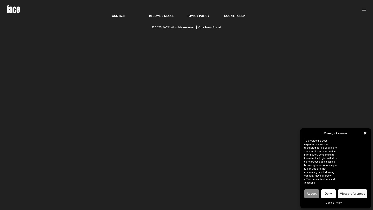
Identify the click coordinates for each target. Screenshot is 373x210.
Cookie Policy (334, 202)
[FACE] (13, 9)
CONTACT (119, 16)
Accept (312, 193)
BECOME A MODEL (161, 16)
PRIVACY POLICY (198, 16)
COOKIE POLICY (235, 16)
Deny (328, 193)
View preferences (352, 193)
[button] (365, 133)
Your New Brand (209, 27)
